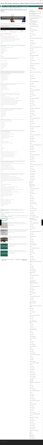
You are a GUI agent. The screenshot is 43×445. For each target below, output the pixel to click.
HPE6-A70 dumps (32, 83)
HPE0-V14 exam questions (32, 280)
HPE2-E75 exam (31, 397)
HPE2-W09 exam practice (32, 374)
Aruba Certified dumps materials (32, 23)
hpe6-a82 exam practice (32, 425)
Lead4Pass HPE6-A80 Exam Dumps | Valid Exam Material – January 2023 (17, 243)
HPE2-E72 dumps (32, 385)
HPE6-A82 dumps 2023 (32, 420)
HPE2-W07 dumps (32, 405)
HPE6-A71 (31, 88)
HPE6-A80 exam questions (33, 161)
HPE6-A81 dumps (32, 166)
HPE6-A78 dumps (32, 136)
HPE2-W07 (31, 402)
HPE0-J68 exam (31, 241)
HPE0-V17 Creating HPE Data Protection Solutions (35, 315)
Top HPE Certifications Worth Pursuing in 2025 (34, 18)
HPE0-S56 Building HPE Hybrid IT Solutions (34, 188)
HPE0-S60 (31, 195)
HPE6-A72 (31, 96)
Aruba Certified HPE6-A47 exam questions (9, 212)
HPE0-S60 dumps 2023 (32, 198)
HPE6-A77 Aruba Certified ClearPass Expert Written (35, 126)
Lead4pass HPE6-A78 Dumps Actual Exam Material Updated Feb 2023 (17, 236)
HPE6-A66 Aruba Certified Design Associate (34, 55)
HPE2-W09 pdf (31, 379)
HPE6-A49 (31, 45)
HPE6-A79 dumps (32, 146)
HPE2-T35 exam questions (32, 269)
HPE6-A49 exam (31, 50)
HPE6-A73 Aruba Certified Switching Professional (35, 108)
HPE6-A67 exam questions (33, 68)
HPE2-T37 (31, 339)
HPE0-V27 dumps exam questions (33, 210)
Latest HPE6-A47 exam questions (19, 212)
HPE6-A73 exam (31, 113)
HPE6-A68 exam (31, 76)
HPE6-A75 (31, 116)
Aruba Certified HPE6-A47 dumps (3, 212)
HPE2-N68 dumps (32, 324)
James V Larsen (9, 218)
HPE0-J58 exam (31, 234)
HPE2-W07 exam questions (33, 412)
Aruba (20, 6)
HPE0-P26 (31, 284)
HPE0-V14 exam (31, 278)
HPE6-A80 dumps (32, 156)
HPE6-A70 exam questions (33, 86)
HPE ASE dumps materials (31, 218)
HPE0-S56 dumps (32, 190)
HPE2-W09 (31, 364)
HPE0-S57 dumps (32, 249)
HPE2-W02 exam (31, 351)
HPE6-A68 (31, 70)
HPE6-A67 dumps (32, 65)
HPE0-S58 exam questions (32, 259)
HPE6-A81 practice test (32, 176)
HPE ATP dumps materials (31, 272)
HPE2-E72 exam (31, 387)
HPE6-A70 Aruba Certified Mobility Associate (34, 81)
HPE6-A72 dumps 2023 (32, 101)
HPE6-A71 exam (31, 93)
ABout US (27, 6)
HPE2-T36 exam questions (32, 336)
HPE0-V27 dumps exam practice (33, 208)
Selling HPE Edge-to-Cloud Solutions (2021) (34, 430)
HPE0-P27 (31, 294)
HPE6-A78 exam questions (33, 141)
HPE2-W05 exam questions (33, 361)
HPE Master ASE (8, 6)
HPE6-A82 (31, 415)
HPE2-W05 (31, 356)
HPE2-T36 (31, 331)
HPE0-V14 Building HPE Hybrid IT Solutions (34, 275)
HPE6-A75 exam (31, 121)
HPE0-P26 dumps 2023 (32, 289)
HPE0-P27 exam (31, 299)
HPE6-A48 (31, 36)
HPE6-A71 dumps (32, 91)
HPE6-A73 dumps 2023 (32, 111)
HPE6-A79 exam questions (33, 151)
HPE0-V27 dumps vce (32, 213)
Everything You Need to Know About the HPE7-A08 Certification (16, 222)
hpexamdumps (9, 225)
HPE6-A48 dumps (32, 40)
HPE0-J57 (31, 221)
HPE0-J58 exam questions (32, 236)
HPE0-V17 (31, 313)
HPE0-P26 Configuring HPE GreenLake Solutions (35, 286)
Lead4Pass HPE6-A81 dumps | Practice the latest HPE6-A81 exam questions (18, 229)
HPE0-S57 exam (31, 251)
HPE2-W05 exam (31, 359)
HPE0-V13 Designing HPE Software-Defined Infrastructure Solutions (36, 306)
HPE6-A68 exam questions (33, 78)
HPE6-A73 (31, 106)
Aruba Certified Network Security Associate (34, 26)
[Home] (1, 6)
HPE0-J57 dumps (32, 224)
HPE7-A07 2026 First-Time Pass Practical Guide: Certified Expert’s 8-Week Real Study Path (18, 216)
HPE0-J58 (31, 229)
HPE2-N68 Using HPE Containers (33, 329)
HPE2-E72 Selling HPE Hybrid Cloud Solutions (34, 390)
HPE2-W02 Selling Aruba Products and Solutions (35, 354)
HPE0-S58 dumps (32, 256)
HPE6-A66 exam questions (33, 60)
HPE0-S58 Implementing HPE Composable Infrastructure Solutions (36, 261)
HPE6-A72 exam (31, 103)
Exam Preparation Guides (31, 184)
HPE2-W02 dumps (32, 349)
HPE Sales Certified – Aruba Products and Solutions (35, 382)
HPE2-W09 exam (32, 371)
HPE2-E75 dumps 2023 (32, 395)
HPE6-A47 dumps (32, 31)
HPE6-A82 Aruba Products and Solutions (34, 417)
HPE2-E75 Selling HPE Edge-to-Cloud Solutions (35, 400)
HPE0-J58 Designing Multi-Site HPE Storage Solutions (35, 231)
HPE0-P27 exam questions (32, 301)
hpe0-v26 (31, 205)
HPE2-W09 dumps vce (32, 369)
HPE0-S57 (31, 246)
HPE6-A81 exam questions (32, 171)
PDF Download (23, 6)
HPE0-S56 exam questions (32, 193)
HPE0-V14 (31, 273)
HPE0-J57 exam (31, 226)
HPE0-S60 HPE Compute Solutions (33, 203)
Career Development (31, 181)
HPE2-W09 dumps (32, 366)
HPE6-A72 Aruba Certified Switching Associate (35, 98)
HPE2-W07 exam (31, 410)
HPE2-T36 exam (31, 334)
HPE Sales (3, 6)
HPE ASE (12, 6)
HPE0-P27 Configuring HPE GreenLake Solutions (35, 296)
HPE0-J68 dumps (32, 239)
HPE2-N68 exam (31, 326)
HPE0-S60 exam (31, 200)
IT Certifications (30, 433)
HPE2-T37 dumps (32, 341)
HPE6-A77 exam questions (32, 131)
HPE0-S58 (31, 254)
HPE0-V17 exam (31, 318)
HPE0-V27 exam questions (32, 215)
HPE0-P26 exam (31, 291)
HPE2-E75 (31, 392)
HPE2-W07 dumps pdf (32, 407)
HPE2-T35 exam (31, 267)
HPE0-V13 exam (31, 310)
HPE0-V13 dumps (32, 308)
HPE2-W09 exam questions (33, 376)
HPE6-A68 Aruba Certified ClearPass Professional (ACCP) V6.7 (36, 72)
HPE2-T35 (31, 264)
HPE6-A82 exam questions (33, 427)
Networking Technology (31, 436)
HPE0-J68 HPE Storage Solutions (33, 244)
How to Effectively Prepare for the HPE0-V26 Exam (34, 15)
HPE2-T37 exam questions (32, 344)
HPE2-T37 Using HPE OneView (33, 346)
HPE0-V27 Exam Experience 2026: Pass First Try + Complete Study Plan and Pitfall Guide (35, 11)
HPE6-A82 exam (31, 422)
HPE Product (16, 6)
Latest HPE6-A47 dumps (15, 212)
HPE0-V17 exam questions (32, 320)
